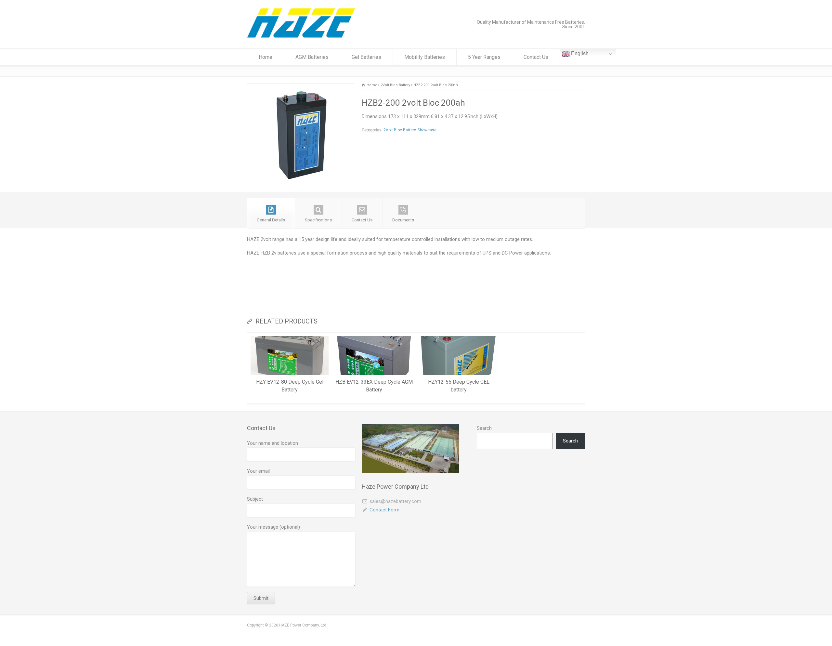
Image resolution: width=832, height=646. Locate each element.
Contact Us (536, 57)
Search (484, 428)
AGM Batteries (312, 57)
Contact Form (384, 510)
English (579, 53)
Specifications (318, 220)
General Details (271, 220)
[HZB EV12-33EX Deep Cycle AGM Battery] (374, 336)
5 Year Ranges (484, 57)
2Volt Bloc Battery (400, 130)
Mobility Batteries (424, 57)
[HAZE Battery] (301, 36)
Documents (403, 220)
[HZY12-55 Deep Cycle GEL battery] (458, 336)
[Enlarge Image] (301, 87)
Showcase (427, 130)
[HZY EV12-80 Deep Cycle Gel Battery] (289, 336)
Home (265, 57)
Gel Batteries (366, 57)
